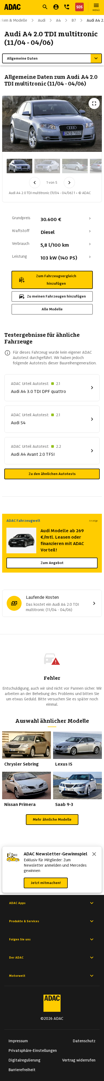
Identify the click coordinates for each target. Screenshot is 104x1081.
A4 (58, 20)
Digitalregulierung (24, 1060)
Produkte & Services (24, 921)
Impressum (18, 1040)
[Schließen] (94, 854)
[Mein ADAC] (56, 7)
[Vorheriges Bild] (34, 182)
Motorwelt (17, 976)
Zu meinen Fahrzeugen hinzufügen (56, 296)
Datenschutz (84, 1040)
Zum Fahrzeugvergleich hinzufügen (56, 280)
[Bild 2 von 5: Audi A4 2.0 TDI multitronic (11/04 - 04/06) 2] (47, 166)
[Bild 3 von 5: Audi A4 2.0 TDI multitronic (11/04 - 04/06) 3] (75, 166)
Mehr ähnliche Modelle (52, 819)
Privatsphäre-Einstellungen (33, 1050)
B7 (73, 20)
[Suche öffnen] (45, 7)
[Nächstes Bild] (69, 182)
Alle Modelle (52, 309)
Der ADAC (16, 957)
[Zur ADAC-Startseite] (12, 7)
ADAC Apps (17, 903)
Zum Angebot (52, 563)
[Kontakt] (66, 7)
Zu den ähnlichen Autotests (52, 474)
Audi (41, 20)
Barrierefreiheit (22, 1069)
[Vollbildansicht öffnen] (94, 103)
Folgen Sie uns (20, 939)
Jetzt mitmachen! (46, 883)
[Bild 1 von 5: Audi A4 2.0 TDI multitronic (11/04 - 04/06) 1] (19, 166)
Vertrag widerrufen (78, 1060)
